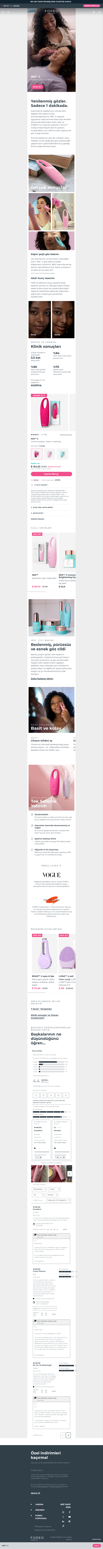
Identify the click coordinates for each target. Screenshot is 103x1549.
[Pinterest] (69, 1522)
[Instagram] (63, 1512)
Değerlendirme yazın (66, 434)
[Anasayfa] (51, 12)
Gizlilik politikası (42, 1486)
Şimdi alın (37, 87)
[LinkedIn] (63, 1522)
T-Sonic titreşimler (41, 1009)
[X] (63, 1517)
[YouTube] (69, 1517)
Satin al (97, 1545)
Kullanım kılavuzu (37, 519)
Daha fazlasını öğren (42, 678)
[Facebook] (69, 1512)
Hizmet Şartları (55, 1486)
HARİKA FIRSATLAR (91, 6)
